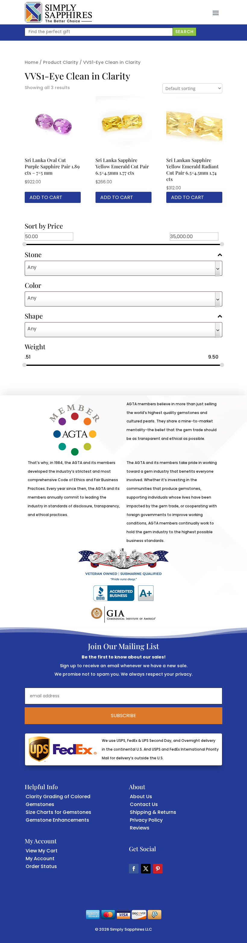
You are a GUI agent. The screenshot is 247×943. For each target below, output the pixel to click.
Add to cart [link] (46, 197)
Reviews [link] (139, 827)
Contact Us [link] (144, 804)
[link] (58, 12)
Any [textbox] (31, 267)
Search (184, 32)
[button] (215, 12)
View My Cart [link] (42, 850)
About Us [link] (141, 796)
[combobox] (123, 268)
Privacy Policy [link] (146, 820)
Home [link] (31, 62)
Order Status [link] (41, 866)
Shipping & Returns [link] (153, 812)
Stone (33, 255)
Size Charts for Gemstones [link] (58, 812)
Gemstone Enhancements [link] (57, 820)
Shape (34, 316)
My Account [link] (40, 858)
